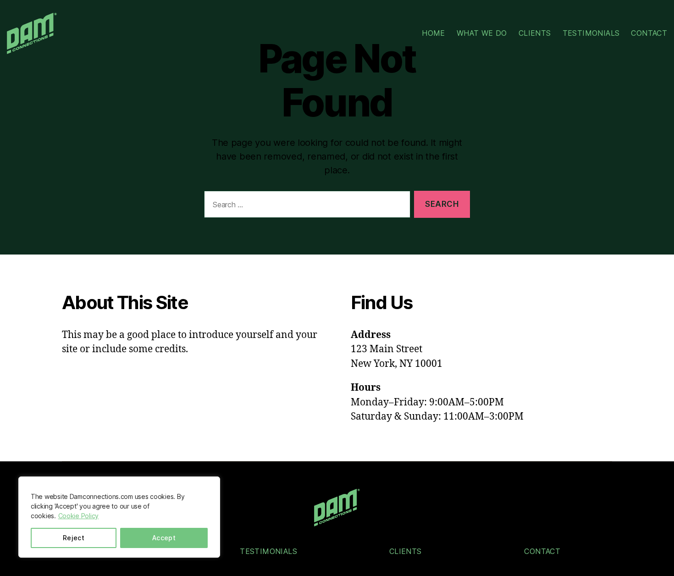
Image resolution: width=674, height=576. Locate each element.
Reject (74, 538)
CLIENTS (535, 33)
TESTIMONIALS (591, 33)
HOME (433, 33)
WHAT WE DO (482, 33)
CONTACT (649, 33)
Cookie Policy (78, 516)
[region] (119, 517)
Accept (164, 538)
